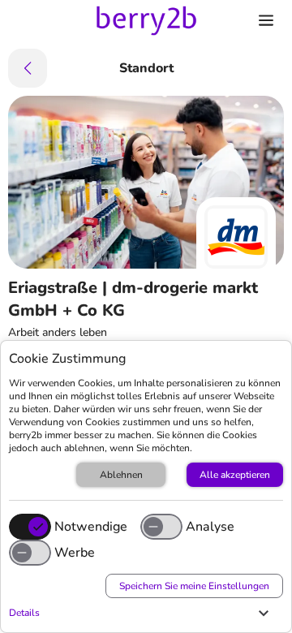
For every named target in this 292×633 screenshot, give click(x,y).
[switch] (161, 527)
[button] (142, 612)
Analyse (210, 527)
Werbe (74, 553)
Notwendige (90, 527)
